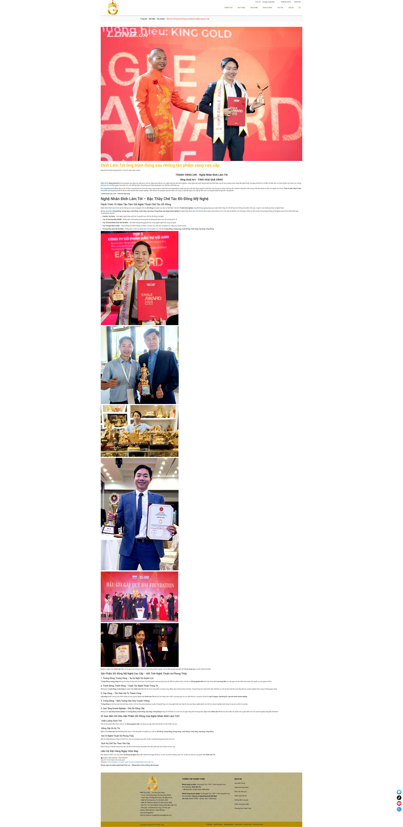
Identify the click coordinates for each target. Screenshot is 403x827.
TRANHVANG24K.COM (108, 194)
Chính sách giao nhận (242, 804)
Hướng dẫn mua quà (241, 800)
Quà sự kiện (238, 824)
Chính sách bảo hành (242, 787)
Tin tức (280, 7)
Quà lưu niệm (247, 824)
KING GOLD (105, 183)
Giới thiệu (241, 7)
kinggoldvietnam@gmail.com (162, 815)
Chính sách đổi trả (241, 796)
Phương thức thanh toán (243, 808)
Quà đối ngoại (218, 824)
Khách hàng (267, 7)
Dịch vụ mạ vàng (258, 824)
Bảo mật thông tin (241, 791)
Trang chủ (228, 7)
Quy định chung (240, 783)
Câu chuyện (161, 19)
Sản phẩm (254, 7)
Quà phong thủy (228, 824)
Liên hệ (291, 7)
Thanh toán (297, 2)
